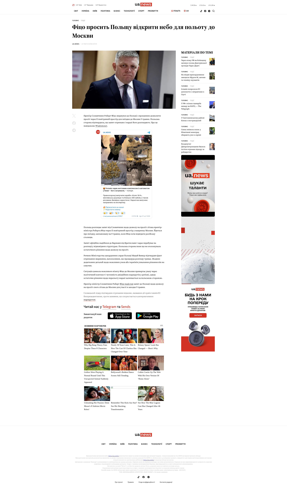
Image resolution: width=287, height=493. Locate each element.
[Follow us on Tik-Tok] (201, 11)
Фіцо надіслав (126, 283)
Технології (129, 11)
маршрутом (89, 299)
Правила (131, 482)
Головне (75, 20)
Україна (85, 11)
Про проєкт (119, 482)
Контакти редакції (166, 482)
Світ (76, 11)
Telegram (109, 306)
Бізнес (117, 11)
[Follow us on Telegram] (209, 11)
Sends (125, 306)
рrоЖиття (153, 11)
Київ (95, 11)
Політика (105, 11)
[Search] (213, 11)
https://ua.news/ (113, 456)
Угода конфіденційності (147, 482)
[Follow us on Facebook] (205, 11)
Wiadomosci (101, 125)
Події (83, 20)
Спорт (141, 11)
